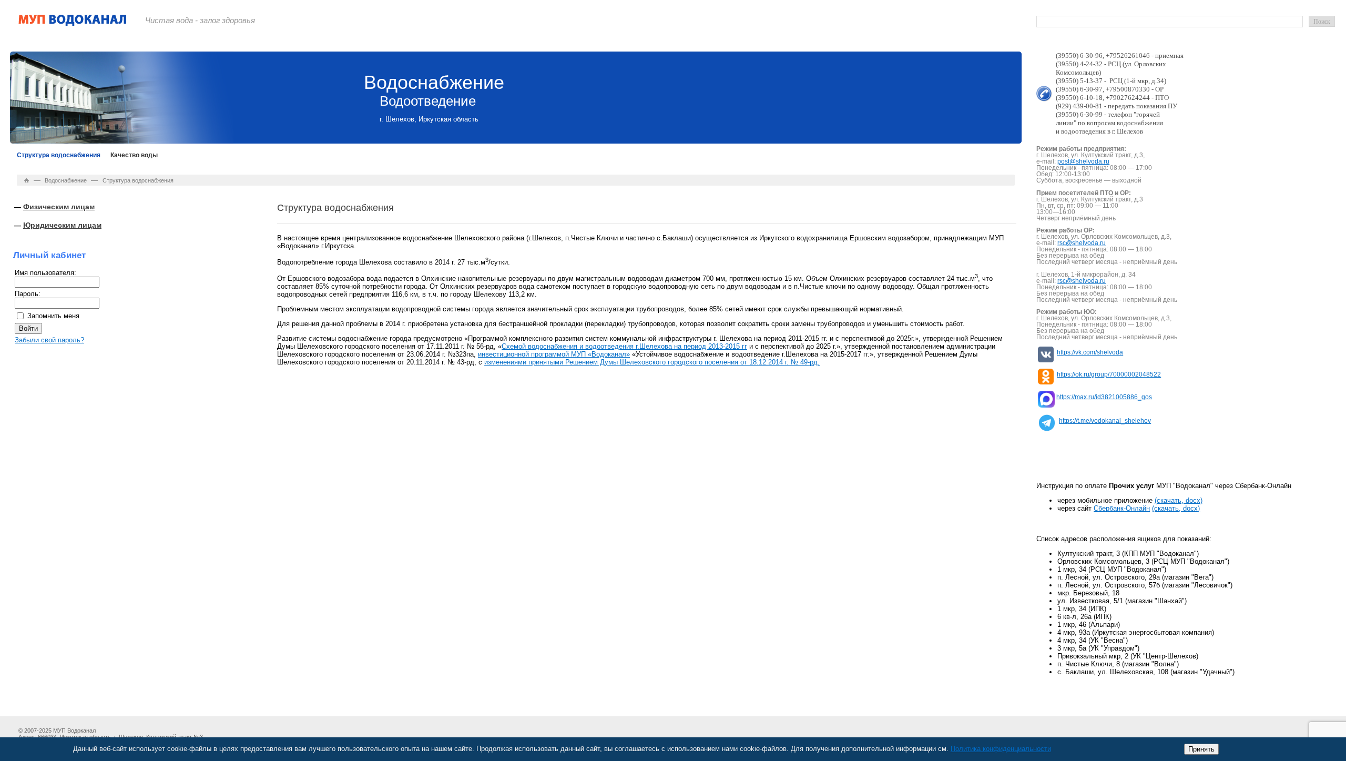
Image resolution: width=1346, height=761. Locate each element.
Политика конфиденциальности (1001, 749)
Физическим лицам (59, 206)
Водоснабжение (66, 180)
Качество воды (134, 155)
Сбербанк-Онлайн (1122, 508)
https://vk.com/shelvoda (1090, 352)
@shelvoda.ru (1089, 161)
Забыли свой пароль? (49, 340)
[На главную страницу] (72, 24)
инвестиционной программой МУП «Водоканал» (554, 354)
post (1063, 161)
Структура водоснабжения (58, 155)
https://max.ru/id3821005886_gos (1104, 397)
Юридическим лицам (62, 225)
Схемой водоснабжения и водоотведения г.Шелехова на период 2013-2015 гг (624, 346)
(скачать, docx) (1178, 500)
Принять (1201, 749)
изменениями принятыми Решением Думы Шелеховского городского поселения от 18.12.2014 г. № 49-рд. (652, 362)
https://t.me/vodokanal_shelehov (1105, 421)
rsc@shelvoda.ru (1081, 243)
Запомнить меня (53, 316)
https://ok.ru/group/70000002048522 (1109, 374)
